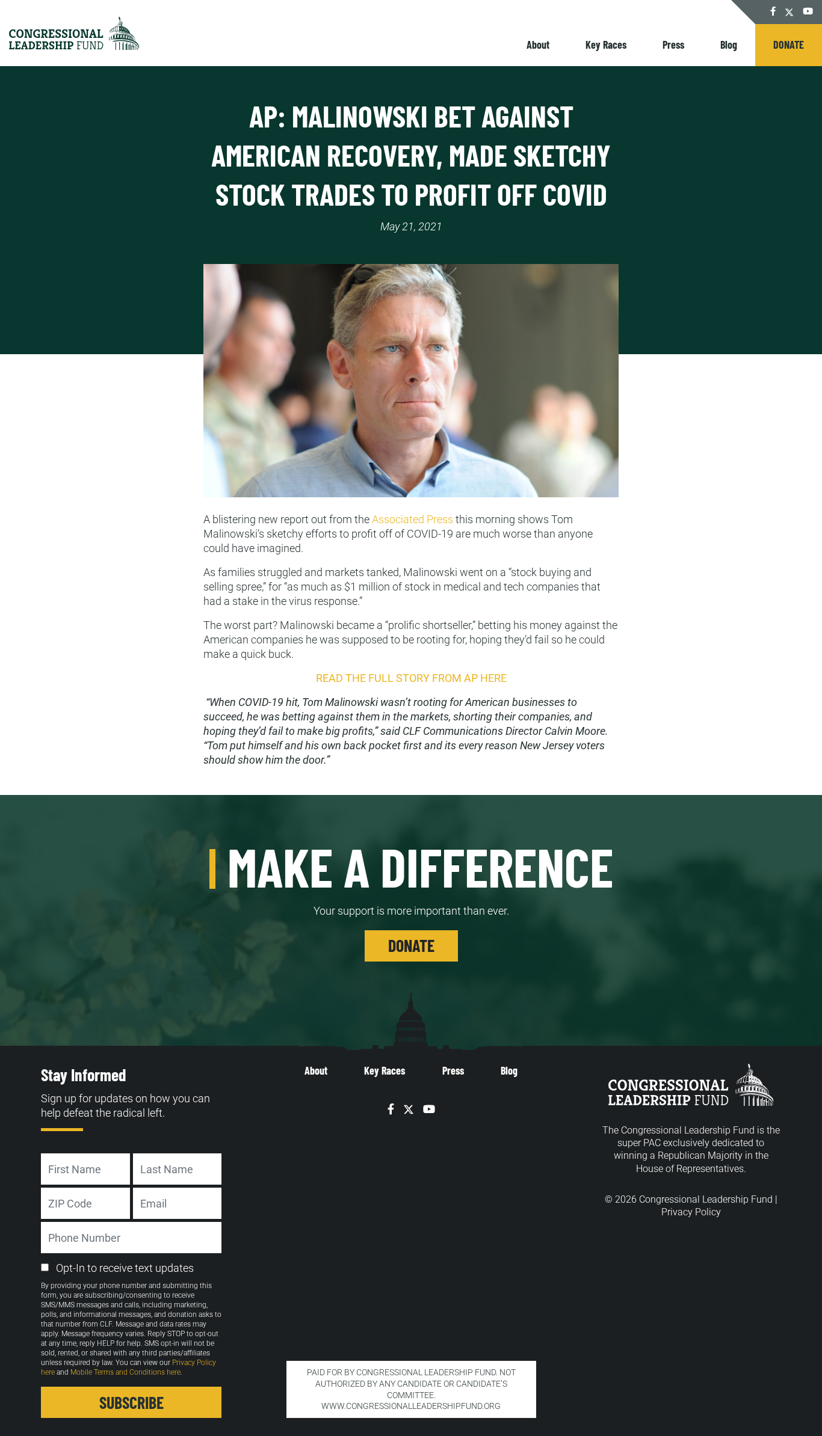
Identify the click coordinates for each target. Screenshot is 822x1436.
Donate (788, 44)
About (538, 44)
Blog (728, 44)
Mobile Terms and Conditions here (125, 1372)
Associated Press (412, 519)
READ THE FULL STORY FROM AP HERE (411, 678)
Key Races (606, 44)
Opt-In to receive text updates (125, 1268)
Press (673, 44)
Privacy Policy (691, 1212)
